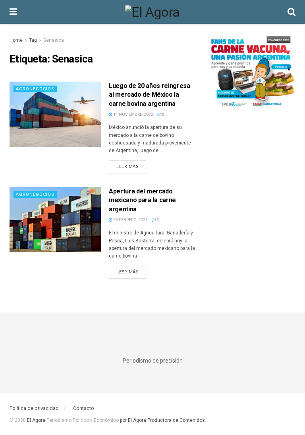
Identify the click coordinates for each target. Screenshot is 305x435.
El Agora (36, 420)
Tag (33, 40)
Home (16, 40)
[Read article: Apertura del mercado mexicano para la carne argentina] (55, 219)
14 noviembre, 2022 (132, 114)
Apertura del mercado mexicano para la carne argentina (142, 200)
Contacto (83, 408)
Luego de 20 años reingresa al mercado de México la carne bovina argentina (149, 94)
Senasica (53, 40)
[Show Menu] (13, 12)
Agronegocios (35, 89)
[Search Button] (291, 12)
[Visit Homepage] (152, 12)
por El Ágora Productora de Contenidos (162, 420)
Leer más (131, 166)
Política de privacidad (34, 408)
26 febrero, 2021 (130, 220)
